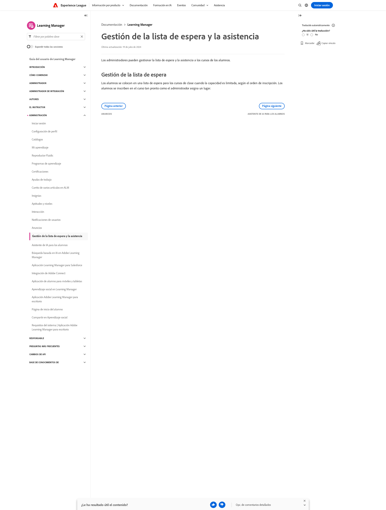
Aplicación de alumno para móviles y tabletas (57, 281)
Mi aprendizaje (40, 147)
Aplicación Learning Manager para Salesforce (57, 265)
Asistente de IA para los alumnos (50, 245)
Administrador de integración (46, 91)
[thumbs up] (213, 505)
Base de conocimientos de (44, 362)
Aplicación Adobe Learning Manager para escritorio (55, 299)
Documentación (111, 24)
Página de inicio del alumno (47, 309)
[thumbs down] (222, 505)
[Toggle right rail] (300, 15)
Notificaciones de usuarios (46, 220)
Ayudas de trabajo (41, 179)
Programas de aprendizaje (46, 163)
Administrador (37, 83)
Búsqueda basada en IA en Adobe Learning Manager (55, 255)
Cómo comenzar (38, 75)
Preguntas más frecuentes (44, 346)
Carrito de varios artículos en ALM (50, 187)
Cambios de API (37, 354)
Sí (307, 34)
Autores (34, 99)
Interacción (38, 212)
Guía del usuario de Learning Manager (52, 59)
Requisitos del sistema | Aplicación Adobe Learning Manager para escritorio (54, 327)
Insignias (36, 195)
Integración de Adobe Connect (48, 273)
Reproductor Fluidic (42, 155)
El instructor (37, 107)
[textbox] (56, 36)
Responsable (36, 338)
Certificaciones (40, 171)
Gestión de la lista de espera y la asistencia (57, 236)
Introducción (37, 67)
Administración (38, 115)
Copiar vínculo (328, 43)
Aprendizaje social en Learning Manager (54, 289)
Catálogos (37, 139)
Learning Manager (139, 24)
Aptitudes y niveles (42, 203)
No (316, 34)
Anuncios (37, 228)
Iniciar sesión (39, 123)
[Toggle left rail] (85, 15)
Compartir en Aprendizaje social (49, 317)
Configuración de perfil (44, 131)
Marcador (309, 43)
